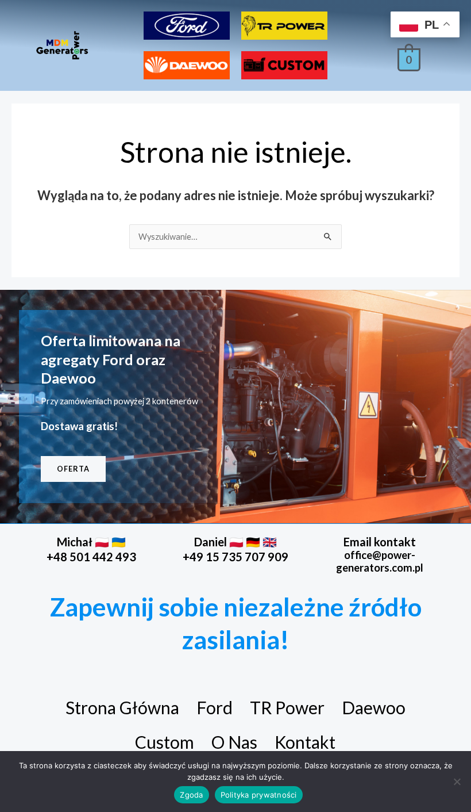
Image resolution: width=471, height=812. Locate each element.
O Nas (234, 741)
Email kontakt (379, 542)
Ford (214, 707)
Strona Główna (122, 707)
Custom (164, 741)
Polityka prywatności (259, 794)
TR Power (287, 707)
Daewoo (374, 707)
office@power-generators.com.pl (379, 561)
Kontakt (305, 741)
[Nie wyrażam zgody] (456, 781)
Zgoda (191, 794)
